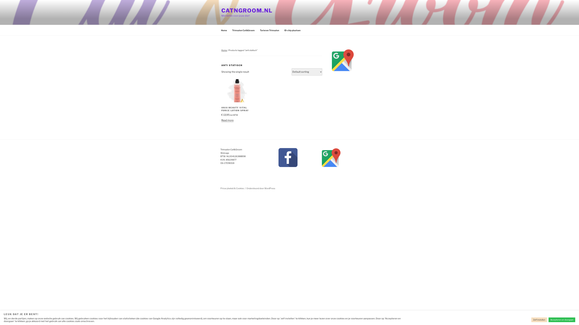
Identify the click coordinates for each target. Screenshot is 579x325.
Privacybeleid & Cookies (232, 188)
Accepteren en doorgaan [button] (561, 320)
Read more (227, 120)
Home (224, 30)
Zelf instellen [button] (539, 320)
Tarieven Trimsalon (269, 30)
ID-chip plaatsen (292, 30)
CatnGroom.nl (247, 10)
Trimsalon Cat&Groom (243, 30)
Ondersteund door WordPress (260, 188)
